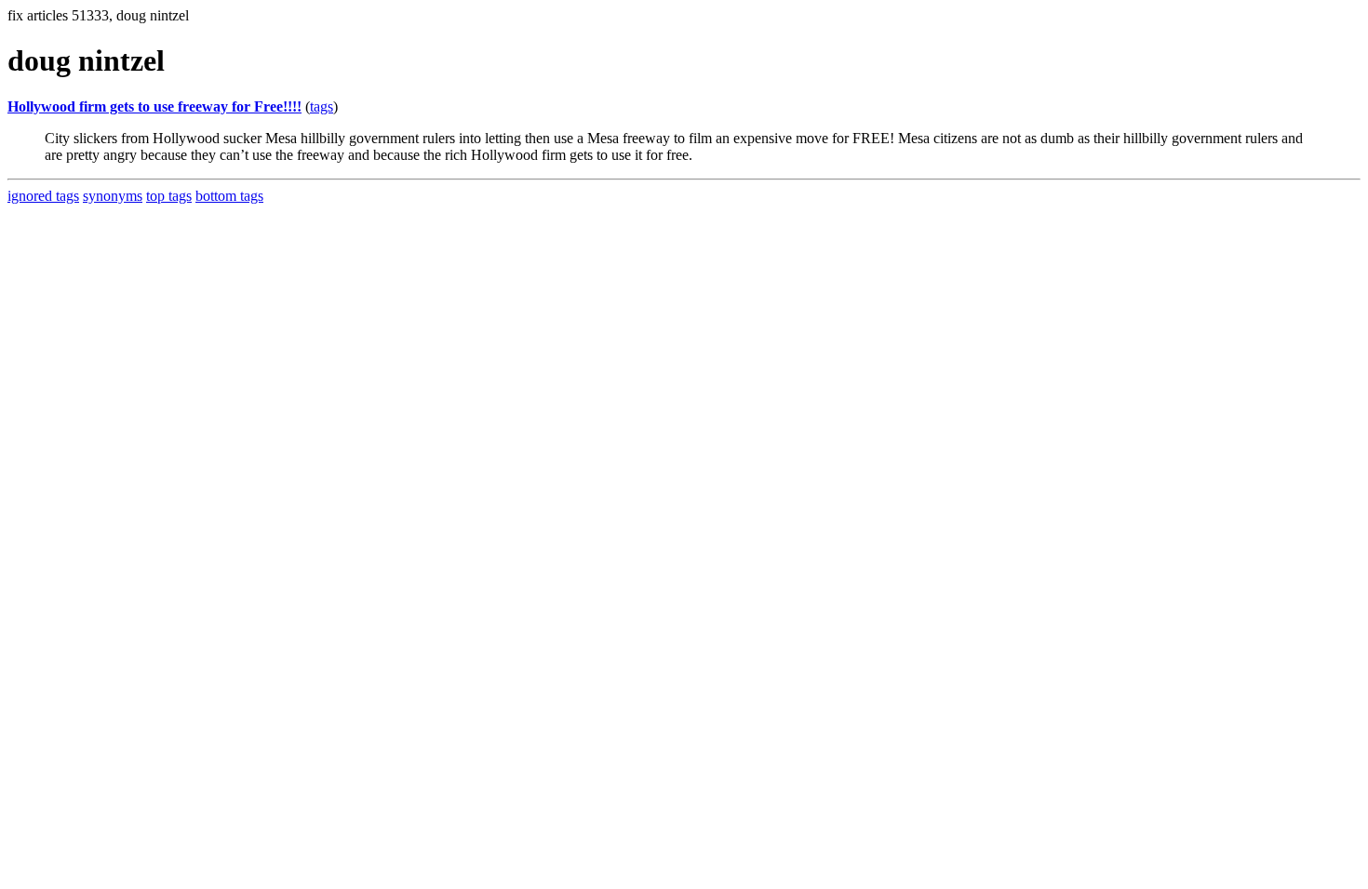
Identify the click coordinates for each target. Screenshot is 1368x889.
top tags (169, 196)
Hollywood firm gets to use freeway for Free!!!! (154, 106)
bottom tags (229, 196)
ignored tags (43, 196)
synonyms (112, 196)
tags (321, 106)
